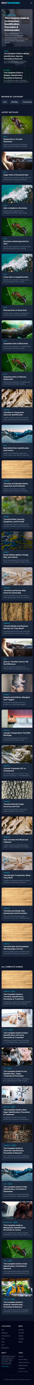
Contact (21, 1356)
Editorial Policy (23, 1365)
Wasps (21, 1342)
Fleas (3, 1339)
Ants (3, 1330)
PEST (11, 3)
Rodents (21, 1330)
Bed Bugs (5, 1333)
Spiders (21, 1336)
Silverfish (21, 1333)
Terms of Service (24, 1362)
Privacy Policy (23, 1359)
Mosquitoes (5, 1348)
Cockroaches (6, 1336)
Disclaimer (22, 1368)
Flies (3, 1342)
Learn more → (6, 1366)
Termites (21, 1339)
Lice (3, 1345)
